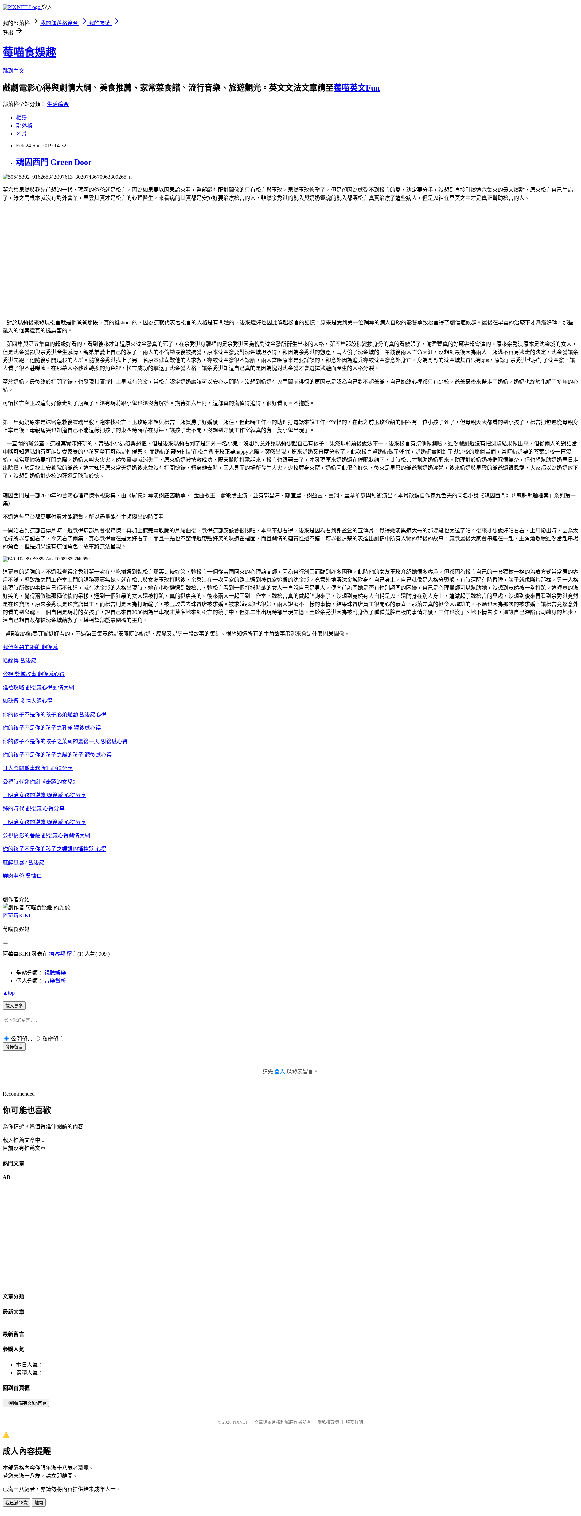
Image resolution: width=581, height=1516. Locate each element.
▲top (9, 993)
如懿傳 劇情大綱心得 (27, 701)
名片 (21, 134)
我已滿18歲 (16, 1502)
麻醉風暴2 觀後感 (23, 862)
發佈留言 (14, 1046)
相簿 (21, 117)
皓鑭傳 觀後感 (19, 660)
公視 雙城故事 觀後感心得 (34, 674)
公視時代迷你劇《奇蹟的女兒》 (40, 782)
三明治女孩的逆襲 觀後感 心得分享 (44, 795)
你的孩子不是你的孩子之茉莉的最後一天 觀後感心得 (65, 741)
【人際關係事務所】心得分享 (38, 768)
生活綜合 (58, 104)
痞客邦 (57, 954)
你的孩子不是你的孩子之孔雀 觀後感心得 (52, 728)
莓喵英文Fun (357, 87)
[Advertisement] (204, 265)
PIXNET (240, 1422)
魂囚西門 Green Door (54, 162)
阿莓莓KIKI (16, 915)
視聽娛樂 (55, 973)
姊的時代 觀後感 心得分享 (34, 808)
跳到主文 (13, 71)
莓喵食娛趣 (29, 52)
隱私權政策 (328, 1422)
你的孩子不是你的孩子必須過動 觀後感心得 (54, 714)
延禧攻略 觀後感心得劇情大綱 (38, 687)
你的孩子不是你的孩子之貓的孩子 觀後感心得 (57, 755)
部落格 (24, 126)
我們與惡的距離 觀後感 (30, 647)
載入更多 (14, 1005)
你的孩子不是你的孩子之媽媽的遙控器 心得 (54, 849)
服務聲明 (354, 1422)
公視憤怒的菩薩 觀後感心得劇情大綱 (46, 835)
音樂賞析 (55, 981)
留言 (72, 954)
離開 (38, 1502)
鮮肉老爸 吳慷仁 (22, 876)
